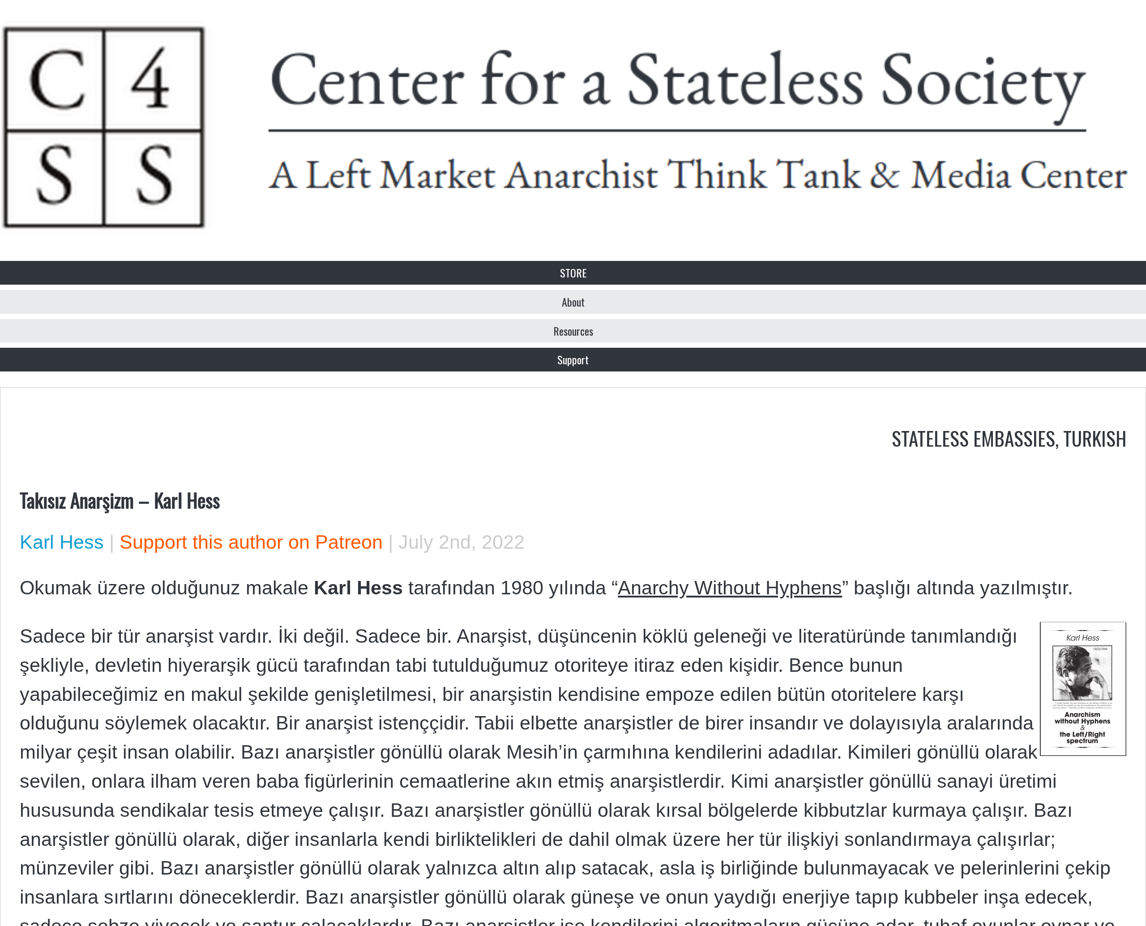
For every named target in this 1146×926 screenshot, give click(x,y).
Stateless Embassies (973, 437)
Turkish (1094, 437)
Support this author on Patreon (251, 542)
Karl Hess (62, 542)
